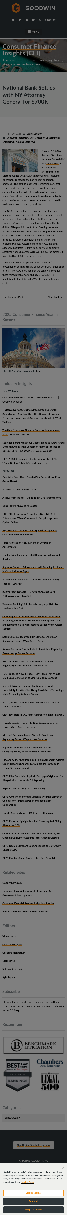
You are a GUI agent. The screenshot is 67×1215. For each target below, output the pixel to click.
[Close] (63, 1167)
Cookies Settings (33, 1193)
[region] (33, 1189)
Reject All (33, 1201)
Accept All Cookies (33, 1210)
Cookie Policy (27, 1182)
